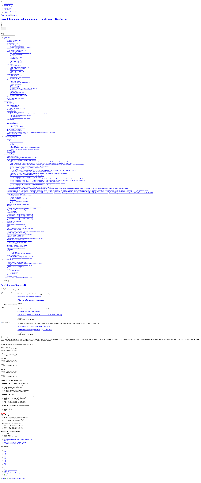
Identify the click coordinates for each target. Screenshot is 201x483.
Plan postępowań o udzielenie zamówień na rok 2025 (20, 218)
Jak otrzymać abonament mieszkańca (16, 246)
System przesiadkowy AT (16, 60)
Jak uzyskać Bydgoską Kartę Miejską (16, 224)
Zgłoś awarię (13, 273)
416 (5, 456)
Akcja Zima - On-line (12, 276)
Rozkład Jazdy (10, 44)
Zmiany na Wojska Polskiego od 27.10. (13, 443)
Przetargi (9, 205)
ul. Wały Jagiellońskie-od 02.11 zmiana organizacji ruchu (18, 439)
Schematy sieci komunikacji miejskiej (16, 48)
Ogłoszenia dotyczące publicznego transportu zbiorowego (21, 208)
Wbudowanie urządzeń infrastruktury (16, 232)
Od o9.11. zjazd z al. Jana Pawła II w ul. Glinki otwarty (40, 315)
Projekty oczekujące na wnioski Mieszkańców (21, 195)
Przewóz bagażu (14, 85)
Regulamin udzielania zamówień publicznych (18, 204)
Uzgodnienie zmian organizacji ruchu (16, 248)
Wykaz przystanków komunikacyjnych (16, 50)
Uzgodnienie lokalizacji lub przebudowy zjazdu (19, 260)
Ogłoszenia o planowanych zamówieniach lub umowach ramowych (24, 207)
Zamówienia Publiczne (9, 202)
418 (5, 459)
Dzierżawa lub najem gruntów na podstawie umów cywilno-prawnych (24, 226)
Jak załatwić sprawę (9, 222)
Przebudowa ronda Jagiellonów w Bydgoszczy (21, 174)
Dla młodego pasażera (12, 96)
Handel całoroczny (14, 252)
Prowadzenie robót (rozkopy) (14, 229)
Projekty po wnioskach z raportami (18, 198)
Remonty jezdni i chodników (14, 135)
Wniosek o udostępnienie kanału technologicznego (19, 241)
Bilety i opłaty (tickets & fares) (14, 51)
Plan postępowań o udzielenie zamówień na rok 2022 (20, 214)
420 (5, 461)
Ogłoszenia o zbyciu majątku (14, 221)
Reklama (9, 225)
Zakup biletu (10, 64)
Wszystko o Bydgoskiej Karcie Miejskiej (20, 77)
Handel (9, 251)
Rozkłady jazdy (8, 8)
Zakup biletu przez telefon (16, 70)
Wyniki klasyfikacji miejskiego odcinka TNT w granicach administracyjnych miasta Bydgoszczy (31, 132)
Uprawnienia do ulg (15, 81)
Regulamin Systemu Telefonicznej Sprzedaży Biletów (23, 88)
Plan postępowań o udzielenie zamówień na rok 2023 (20, 215)
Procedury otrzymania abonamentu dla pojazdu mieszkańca (24, 149)
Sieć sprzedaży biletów (15, 65)
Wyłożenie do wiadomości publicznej (16, 194)
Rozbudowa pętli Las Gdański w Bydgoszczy (21, 169)
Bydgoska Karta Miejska (13, 74)
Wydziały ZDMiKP (15, 270)
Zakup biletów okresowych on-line (18, 68)
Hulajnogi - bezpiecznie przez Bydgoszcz (20, 115)
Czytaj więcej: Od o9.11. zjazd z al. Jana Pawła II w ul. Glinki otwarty (35, 326)
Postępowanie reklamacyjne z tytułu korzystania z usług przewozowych (24, 238)
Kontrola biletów (14, 91)
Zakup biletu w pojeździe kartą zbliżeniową (21, 72)
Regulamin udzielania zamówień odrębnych (18, 210)
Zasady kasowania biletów (16, 63)
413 (5, 451)
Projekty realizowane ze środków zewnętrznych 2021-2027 (21, 160)
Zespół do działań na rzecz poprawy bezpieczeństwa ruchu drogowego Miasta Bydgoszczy (32, 113)
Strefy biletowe (14, 58)
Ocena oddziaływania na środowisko (19, 201)
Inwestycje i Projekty (9, 154)
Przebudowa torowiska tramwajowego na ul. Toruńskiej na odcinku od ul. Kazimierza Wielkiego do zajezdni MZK (38, 173)
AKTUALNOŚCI (8, 4)
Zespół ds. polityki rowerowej (17, 108)
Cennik (12, 143)
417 (5, 457)
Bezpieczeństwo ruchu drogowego (15, 112)
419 (5, 460)
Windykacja (10, 249)
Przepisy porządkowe (15, 84)
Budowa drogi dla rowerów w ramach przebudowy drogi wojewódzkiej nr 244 (29, 166)
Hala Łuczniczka (14, 125)
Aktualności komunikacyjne (14, 40)
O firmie (9, 269)
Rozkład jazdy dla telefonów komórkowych (21, 47)
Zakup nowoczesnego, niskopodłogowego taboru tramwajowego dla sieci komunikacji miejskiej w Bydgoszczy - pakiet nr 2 (41, 163)
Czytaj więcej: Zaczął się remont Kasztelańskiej (29, 296)
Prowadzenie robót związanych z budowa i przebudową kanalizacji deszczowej (26, 231)
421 (5, 463)
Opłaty (8, 140)
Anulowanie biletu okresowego (18, 94)
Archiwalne (13, 200)
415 (5, 454)
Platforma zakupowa (12, 211)
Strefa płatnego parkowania (10, 11)
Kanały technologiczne (12, 156)
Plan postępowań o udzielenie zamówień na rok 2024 (20, 217)
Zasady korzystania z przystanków (15, 235)
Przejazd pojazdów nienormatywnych (16, 242)
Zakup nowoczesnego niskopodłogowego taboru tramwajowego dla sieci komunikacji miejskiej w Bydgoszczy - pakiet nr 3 (40, 161)
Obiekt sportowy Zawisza (16, 126)
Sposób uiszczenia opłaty (16, 142)
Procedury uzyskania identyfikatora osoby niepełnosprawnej (25, 147)
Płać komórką (10, 150)
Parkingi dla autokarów (12, 123)
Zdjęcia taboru (10, 99)
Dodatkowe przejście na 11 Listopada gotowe (15, 442)
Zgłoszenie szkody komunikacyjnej (15, 236)
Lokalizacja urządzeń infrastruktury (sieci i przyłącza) (20, 228)
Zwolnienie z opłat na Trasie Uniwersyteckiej (21, 89)
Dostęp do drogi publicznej (13, 255)
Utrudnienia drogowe (12, 104)
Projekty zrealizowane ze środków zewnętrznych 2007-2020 (22, 157)
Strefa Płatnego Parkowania (11, 136)
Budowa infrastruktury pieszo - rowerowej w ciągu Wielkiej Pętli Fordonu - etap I (30, 187)
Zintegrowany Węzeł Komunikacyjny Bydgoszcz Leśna (18, 277)
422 (5, 464)
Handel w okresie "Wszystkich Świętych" (20, 253)
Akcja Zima (7, 275)
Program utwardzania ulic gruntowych (16, 133)
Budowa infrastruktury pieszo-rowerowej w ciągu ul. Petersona (25, 185)
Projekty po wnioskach (15, 197)
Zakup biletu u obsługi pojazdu (17, 71)
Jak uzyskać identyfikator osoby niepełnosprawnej (19, 243)
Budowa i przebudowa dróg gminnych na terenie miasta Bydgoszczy (27, 167)
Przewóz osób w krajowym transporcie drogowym (19, 234)
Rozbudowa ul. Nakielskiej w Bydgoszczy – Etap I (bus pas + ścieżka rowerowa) (30, 171)
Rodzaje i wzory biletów (16, 57)
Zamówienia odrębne (12, 212)
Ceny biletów (7, 9)
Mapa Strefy (10, 139)
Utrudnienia (7, 5)
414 (5, 453)
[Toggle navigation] (1, 1)
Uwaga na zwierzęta (15, 116)
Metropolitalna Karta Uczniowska (15, 98)
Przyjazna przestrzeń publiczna (14, 130)
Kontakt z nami (14, 272)
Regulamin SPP (11, 152)
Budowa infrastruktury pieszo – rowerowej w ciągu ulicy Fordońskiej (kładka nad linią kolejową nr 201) (36, 181)
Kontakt (6, 12)
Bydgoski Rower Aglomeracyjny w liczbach (35, 330)
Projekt (12, 122)
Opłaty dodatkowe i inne (16, 61)
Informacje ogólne (11, 41)
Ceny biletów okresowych (16, 54)
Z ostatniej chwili (8, 6)
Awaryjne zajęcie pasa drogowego (15, 239)
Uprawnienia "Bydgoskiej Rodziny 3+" (20, 82)
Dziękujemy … (7, 440)
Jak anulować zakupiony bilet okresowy (17, 245)
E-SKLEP (9, 153)
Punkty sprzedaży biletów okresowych (19, 67)
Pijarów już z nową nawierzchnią (31, 300)
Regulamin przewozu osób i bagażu (19, 95)
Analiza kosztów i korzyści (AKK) (15, 43)
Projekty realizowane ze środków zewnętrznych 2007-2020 (21, 159)
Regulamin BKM (14, 78)
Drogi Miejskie (7, 101)
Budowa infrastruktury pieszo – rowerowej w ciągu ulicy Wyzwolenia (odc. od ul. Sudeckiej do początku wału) (37, 183)
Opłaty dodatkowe (14, 146)
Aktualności (7, 37)
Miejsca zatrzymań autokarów (17, 128)
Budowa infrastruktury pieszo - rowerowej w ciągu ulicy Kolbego (26, 177)
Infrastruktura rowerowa (13, 105)
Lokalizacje (13, 120)
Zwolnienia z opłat (14, 145)
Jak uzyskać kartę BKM (16, 75)
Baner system (10, 119)
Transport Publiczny (9, 38)
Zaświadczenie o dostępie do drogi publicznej (21, 256)
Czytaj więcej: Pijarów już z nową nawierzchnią (29, 311)
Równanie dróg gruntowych (14, 129)
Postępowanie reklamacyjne (17, 92)
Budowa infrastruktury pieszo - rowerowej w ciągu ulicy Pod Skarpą (27, 176)
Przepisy (9, 79)
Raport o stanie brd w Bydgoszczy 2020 (20, 118)
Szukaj (2, 33)
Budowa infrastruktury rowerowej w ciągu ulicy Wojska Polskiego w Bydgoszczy (30, 184)
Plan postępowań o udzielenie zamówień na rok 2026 (20, 219)
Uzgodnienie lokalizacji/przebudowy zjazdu (21, 258)
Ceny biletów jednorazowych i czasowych (20, 53)
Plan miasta (10, 109)
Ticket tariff (13, 55)
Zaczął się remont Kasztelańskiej (14, 285)
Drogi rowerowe (14, 106)
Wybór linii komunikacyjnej (17, 46)
